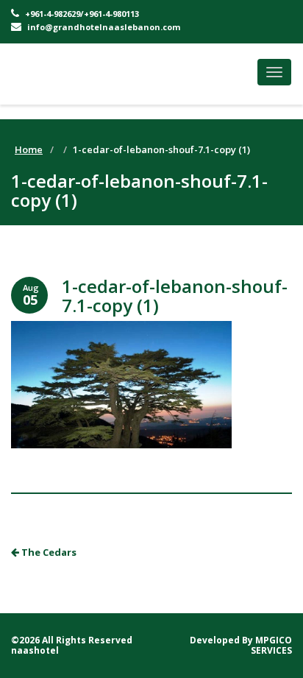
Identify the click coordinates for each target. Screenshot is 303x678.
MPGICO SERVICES (271, 645)
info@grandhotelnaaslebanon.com (102, 26)
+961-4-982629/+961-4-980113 (81, 13)
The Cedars (47, 552)
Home (29, 149)
